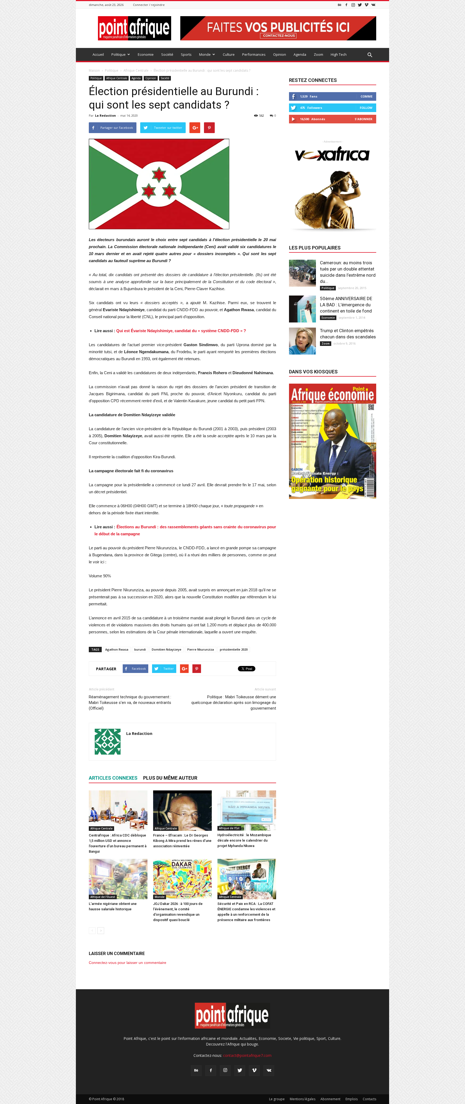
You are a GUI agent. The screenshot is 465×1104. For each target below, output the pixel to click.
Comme (366, 96)
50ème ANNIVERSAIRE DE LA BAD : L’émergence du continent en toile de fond (346, 305)
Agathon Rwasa (116, 649)
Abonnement (330, 1099)
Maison (94, 70)
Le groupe (277, 1099)
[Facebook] (346, 4)
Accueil (98, 54)
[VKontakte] (373, 4)
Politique (118, 54)
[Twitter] (360, 4)
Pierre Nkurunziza (200, 649)
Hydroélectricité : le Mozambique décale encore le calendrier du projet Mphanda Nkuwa (244, 840)
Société (167, 54)
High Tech (339, 54)
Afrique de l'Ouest (102, 897)
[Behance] (340, 4)
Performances (254, 54)
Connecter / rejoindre (149, 5)
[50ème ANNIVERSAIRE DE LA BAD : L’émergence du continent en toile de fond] (302, 309)
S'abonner (363, 119)
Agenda (300, 54)
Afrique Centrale (116, 78)
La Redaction (105, 115)
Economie (146, 54)
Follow (366, 108)
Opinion (279, 54)
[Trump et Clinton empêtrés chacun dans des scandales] (302, 341)
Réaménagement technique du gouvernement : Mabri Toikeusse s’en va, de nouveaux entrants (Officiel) (130, 703)
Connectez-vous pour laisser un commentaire (127, 962)
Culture (229, 54)
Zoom (318, 54)
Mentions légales (302, 1099)
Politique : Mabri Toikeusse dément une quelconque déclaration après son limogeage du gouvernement (233, 703)
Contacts (369, 1099)
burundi (140, 649)
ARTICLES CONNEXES (113, 778)
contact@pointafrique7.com (247, 1055)
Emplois (352, 1099)
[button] (369, 55)
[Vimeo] (366, 4)
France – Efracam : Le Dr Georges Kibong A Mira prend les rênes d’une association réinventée (182, 840)
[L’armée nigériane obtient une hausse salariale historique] (118, 879)
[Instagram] (353, 4)
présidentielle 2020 (234, 649)
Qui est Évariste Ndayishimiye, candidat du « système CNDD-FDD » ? (181, 330)
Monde (205, 54)
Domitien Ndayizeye (166, 649)
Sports (186, 54)
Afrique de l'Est (229, 828)
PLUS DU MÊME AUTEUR (170, 778)
